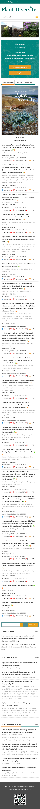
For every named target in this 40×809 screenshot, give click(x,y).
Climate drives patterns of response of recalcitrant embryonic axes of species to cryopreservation (18, 197)
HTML (33, 160)
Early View (20, 73)
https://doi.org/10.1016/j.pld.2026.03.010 (14, 229)
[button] (4, 29)
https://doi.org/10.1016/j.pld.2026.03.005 (14, 326)
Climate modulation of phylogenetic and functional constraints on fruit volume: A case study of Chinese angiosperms (17, 217)
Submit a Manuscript (20, 67)
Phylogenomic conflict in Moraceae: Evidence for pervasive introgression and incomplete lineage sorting (18, 239)
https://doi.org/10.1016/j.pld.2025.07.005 (14, 158)
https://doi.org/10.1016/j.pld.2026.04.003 (14, 257)
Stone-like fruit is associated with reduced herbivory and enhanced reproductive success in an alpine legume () (18, 543)
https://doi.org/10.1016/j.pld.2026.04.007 (14, 613)
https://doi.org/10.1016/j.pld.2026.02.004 (14, 420)
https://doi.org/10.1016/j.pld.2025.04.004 (14, 207)
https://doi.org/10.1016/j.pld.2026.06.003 (14, 595)
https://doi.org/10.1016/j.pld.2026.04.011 (14, 373)
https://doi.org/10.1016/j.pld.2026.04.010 (14, 442)
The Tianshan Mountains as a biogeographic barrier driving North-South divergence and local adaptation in (18, 286)
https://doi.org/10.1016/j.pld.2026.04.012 (14, 556)
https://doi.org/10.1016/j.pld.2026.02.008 (14, 489)
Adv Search (32, 624)
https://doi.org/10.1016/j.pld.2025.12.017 (14, 534)
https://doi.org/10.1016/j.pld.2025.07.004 (14, 187)
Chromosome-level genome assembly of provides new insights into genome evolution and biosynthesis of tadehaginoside (18, 523)
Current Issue (8, 82)
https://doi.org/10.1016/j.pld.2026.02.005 (14, 351)
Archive (19, 82)
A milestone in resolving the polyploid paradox (17, 585)
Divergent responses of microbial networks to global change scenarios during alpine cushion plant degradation (17, 429)
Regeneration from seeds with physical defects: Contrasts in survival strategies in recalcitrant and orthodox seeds (18, 147)
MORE (36, 631)
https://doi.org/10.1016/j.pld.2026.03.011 (14, 276)
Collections (29, 82)
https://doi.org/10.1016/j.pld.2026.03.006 (14, 395)
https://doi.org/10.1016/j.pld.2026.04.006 (14, 514)
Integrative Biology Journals (9, 2)
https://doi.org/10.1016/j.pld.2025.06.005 (14, 464)
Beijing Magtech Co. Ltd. (23, 789)
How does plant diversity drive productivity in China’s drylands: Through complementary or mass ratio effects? (17, 360)
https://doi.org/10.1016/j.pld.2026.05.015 (14, 578)
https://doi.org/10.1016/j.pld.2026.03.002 (14, 296)
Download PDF (20, 160)
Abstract (6, 160)
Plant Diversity (6, 17)
